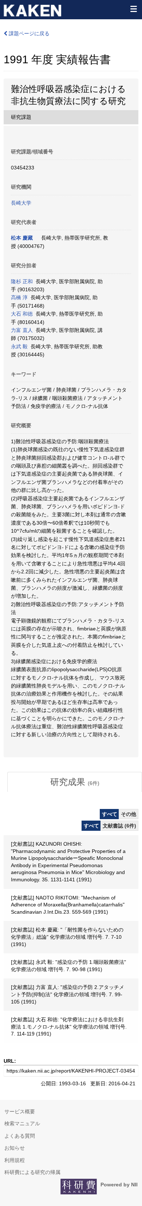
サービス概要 (19, 1111)
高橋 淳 (19, 297)
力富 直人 (22, 330)
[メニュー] (133, 9)
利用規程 (14, 1160)
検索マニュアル (22, 1123)
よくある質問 (19, 1136)
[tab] (74, 782)
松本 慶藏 (22, 238)
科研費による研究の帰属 (32, 1172)
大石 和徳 (22, 314)
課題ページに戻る (28, 33)
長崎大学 (21, 203)
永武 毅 (19, 346)
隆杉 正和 (22, 281)
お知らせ (14, 1148)
